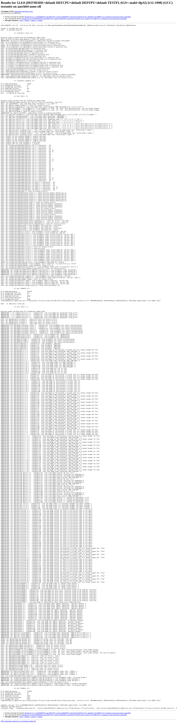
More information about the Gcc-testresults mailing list (18, 721)
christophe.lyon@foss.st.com (23, 11)
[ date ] (21, 20)
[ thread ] (27, 20)
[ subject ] (33, 20)
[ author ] (40, 20)
